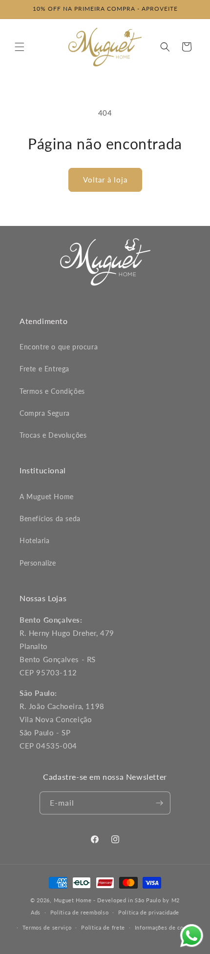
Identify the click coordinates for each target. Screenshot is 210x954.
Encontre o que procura (59, 347)
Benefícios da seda (50, 518)
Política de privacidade (148, 912)
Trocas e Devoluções (53, 435)
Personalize (38, 563)
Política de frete (103, 927)
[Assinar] (159, 803)
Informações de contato (166, 927)
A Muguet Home (47, 496)
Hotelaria (34, 540)
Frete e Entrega (44, 369)
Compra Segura (45, 413)
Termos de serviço (47, 927)
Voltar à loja (105, 179)
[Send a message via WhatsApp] (191, 935)
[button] (19, 47)
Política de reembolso (79, 912)
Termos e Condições (52, 391)
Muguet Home (73, 900)
